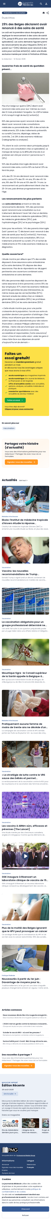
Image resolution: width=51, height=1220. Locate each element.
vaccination (8, 428)
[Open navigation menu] (4, 3)
